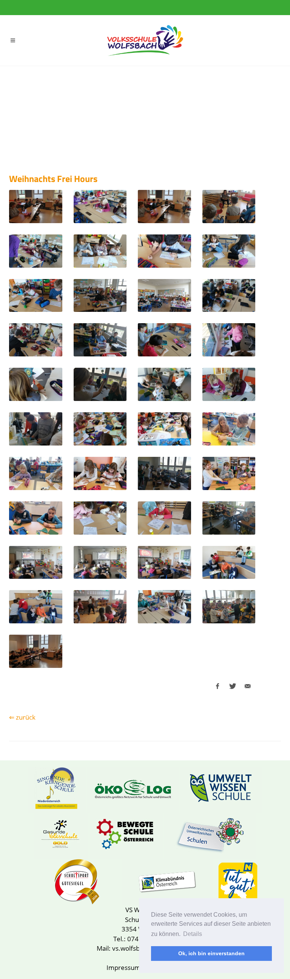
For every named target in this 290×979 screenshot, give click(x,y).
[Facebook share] (217, 686)
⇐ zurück (22, 717)
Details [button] (192, 934)
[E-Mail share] (247, 686)
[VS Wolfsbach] (145, 40)
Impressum (123, 967)
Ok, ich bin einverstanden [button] (211, 953)
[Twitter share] (232, 686)
